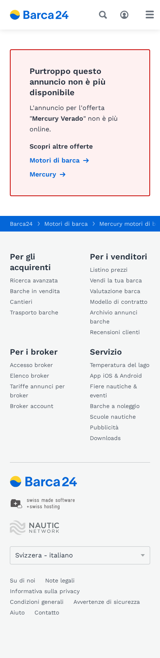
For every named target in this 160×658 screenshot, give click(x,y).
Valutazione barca (115, 291)
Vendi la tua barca (116, 280)
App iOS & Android (116, 375)
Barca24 (21, 223)
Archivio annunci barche (113, 317)
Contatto (46, 612)
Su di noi (22, 580)
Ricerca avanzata (34, 280)
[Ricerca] (104, 14)
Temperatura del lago (119, 365)
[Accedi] (126, 14)
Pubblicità (104, 427)
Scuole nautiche (113, 416)
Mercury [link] (43, 174)
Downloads (105, 438)
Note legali (60, 580)
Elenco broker (29, 375)
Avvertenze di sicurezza (106, 601)
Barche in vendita (35, 291)
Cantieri (21, 301)
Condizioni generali (37, 601)
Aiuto (17, 612)
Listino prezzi (109, 269)
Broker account (31, 406)
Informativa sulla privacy (45, 591)
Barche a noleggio (114, 406)
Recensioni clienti (115, 332)
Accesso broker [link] (31, 365)
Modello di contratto (118, 301)
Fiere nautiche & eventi (113, 391)
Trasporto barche (34, 312)
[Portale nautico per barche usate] (45, 15)
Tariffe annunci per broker (37, 391)
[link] (43, 503)
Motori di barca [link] (55, 160)
